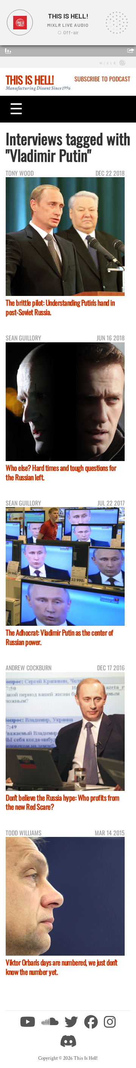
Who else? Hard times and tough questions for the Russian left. (61, 472)
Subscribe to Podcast (102, 78)
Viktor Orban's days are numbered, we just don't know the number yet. (61, 967)
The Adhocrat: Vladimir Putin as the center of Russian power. (59, 637)
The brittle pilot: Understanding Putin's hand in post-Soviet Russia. (60, 307)
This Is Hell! (30, 79)
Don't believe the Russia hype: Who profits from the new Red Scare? (62, 802)
